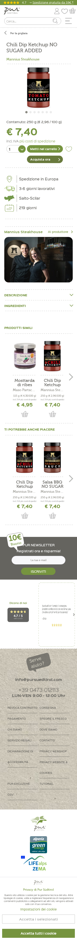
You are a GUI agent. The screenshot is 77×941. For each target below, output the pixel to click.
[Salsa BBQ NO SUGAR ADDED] (52, 458)
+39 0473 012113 (38, 689)
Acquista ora (40, 159)
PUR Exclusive (18, 783)
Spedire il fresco (53, 718)
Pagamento (16, 718)
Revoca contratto (22, 707)
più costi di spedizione (37, 141)
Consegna (48, 707)
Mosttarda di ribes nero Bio (25, 382)
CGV (10, 794)
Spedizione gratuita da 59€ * (53, 2)
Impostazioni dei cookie (38, 909)
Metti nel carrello (43, 149)
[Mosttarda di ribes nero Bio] (24, 356)
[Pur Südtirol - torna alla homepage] (12, 11)
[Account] (57, 10)
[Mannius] (38, 259)
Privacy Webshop (53, 751)
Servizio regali (19, 740)
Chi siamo (14, 729)
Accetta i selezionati (38, 919)
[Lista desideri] (65, 10)
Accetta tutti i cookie (38, 933)
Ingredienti (15, 306)
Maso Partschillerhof (24, 390)
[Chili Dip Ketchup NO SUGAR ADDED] (52, 356)
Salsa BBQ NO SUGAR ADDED (52, 484)
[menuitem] (70, 22)
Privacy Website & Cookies (54, 767)
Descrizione (15, 295)
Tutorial (46, 783)
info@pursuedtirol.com (38, 679)
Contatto (47, 740)
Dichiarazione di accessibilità (20, 756)
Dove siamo (48, 729)
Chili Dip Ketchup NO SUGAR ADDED (52, 382)
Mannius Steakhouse (23, 59)
